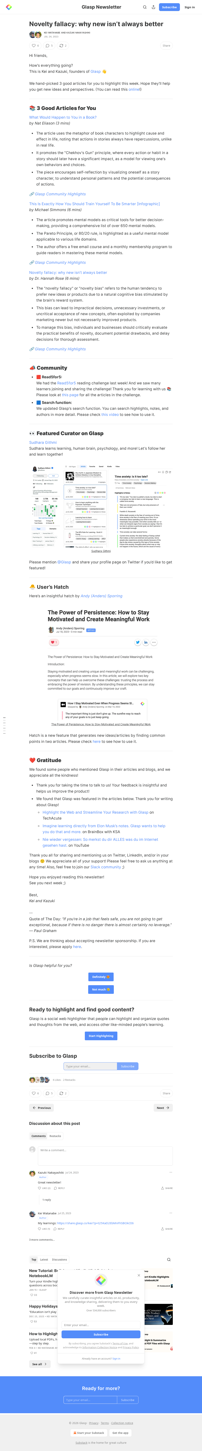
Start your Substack (90, 1433)
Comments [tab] (39, 1136)
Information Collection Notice (99, 1347)
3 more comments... (42, 1239)
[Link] (24, 108)
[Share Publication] (153, 7)
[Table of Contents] (4, 725)
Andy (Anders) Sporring (102, 596)
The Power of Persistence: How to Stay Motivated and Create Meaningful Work (101, 724)
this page (70, 395)
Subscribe (169, 7)
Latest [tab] (44, 1259)
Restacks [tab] (55, 1136)
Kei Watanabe (52, 32)
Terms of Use (120, 1343)
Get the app (120, 1433)
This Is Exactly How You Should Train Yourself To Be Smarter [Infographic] (94, 204)
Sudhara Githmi (43, 442)
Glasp (96, 71)
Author (43, 1177)
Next (160, 1108)
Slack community (106, 867)
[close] (139, 1275)
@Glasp (64, 562)
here (97, 741)
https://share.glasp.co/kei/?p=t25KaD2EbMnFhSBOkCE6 (95, 1223)
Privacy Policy (131, 1347)
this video (110, 414)
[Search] (145, 7)
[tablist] (46, 1136)
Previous (44, 1108)
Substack (81, 1443)
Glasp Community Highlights (60, 194)
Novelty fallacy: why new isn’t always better (68, 272)
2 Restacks (69, 1080)
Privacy (93, 1423)
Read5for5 (66, 383)
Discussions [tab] (59, 1259)
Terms (105, 1423)
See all (37, 1364)
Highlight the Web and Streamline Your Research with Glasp (96, 812)
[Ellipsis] (171, 1172)
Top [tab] (34, 1259)
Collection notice (122, 1423)
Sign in (190, 7)
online (134, 89)
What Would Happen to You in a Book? (63, 117)
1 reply (46, 1200)
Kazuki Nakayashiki (78, 32)
